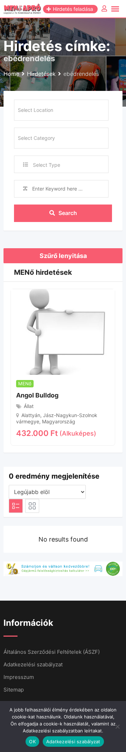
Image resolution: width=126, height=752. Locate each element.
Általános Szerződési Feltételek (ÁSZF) (52, 652)
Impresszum (19, 677)
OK (32, 741)
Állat (29, 406)
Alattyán (30, 415)
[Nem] (117, 726)
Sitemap (14, 689)
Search (67, 212)
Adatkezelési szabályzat (33, 664)
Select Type (46, 165)
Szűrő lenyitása (63, 255)
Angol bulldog (37, 395)
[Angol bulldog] (63, 331)
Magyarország (58, 421)
